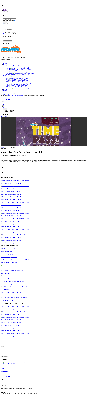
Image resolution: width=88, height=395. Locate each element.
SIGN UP (3, 392)
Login (4, 9)
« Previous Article (4, 147)
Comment (3, 346)
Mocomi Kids (4, 55)
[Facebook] (3, 165)
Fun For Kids (6, 98)
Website (2, 354)
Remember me (8, 32)
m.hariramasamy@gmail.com (24, 362)
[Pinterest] (3, 168)
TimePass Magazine (18, 95)
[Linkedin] (3, 167)
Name (2, 349)
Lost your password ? (8, 33)
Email (2, 351)
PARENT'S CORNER (6, 94)
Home (8, 95)
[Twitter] (3, 166)
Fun (12, 95)
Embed (5, 109)
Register (5, 10)
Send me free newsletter (8, 20)
